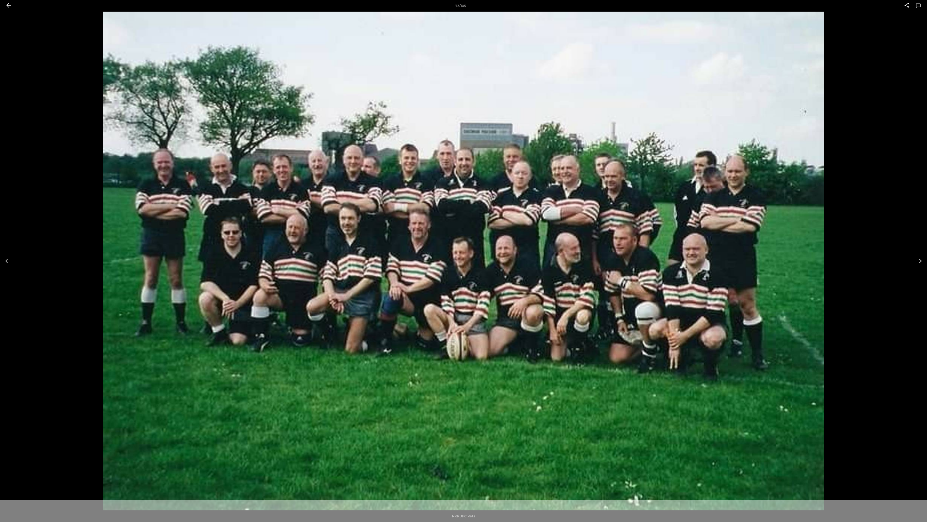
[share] (907, 5)
